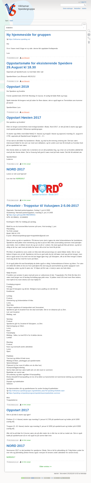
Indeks (84, 8)
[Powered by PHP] (35, 478)
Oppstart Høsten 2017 (24, 117)
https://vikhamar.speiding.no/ (19, 39)
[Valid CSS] (55, 478)
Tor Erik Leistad (25, 164)
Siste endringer (68, 8)
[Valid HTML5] (45, 478)
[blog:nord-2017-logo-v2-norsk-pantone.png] (45, 189)
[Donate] (26, 478)
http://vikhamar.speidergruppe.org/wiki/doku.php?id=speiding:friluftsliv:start (36, 391)
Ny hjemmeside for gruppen (29, 34)
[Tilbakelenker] (89, 38)
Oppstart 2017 (18, 410)
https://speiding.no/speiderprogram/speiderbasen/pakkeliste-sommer (34, 393)
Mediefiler (77, 8)
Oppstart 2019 (18, 86)
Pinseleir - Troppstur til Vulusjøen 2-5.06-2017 (43, 205)
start (11, 20)
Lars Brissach (25, 58)
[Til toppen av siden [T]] (89, 42)
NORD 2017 (16, 169)
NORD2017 (20, 179)
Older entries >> (45, 466)
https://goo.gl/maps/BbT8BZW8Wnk (22, 215)
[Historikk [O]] (89, 34)
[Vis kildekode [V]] (89, 31)
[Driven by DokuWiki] (65, 478)
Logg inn (83, 2)
